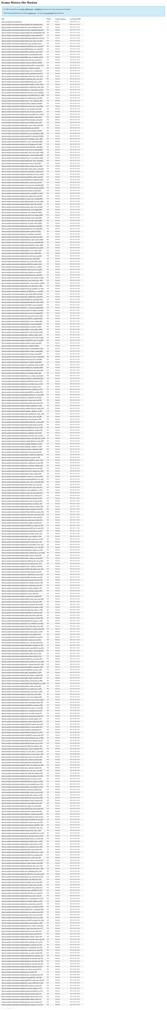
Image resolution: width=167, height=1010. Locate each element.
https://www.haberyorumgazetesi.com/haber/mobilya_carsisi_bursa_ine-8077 (22, 182)
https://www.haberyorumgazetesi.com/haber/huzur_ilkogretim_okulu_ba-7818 (22, 835)
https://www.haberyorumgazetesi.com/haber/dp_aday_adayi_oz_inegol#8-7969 (23, 481)
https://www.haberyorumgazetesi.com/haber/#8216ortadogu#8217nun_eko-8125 (23, 38)
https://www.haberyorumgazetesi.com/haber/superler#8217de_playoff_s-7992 (22, 427)
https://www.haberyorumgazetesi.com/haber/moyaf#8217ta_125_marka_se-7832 (23, 874)
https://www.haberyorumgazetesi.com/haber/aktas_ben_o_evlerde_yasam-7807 (22, 925)
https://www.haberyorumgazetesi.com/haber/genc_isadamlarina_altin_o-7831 (22, 871)
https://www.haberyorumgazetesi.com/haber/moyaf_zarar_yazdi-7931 (20, 593)
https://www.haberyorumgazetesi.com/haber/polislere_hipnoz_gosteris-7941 (22, 555)
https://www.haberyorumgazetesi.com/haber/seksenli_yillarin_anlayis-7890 (21, 686)
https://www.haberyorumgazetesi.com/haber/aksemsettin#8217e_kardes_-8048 (22, 245)
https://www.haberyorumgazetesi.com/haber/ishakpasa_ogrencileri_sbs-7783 (22, 944)
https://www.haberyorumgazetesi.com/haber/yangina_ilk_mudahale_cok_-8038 (23, 288)
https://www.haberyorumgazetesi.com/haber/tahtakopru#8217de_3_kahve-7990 (23, 422)
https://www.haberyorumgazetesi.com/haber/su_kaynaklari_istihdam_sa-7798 (22, 901)
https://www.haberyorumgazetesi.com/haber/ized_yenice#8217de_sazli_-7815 (22, 827)
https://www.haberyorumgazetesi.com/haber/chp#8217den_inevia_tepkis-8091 (22, 160)
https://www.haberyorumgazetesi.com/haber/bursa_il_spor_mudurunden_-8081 (23, 133)
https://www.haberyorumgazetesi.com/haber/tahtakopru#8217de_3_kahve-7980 (23, 394)
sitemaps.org (32, 13)
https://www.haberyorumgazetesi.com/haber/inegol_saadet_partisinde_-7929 (22, 588)
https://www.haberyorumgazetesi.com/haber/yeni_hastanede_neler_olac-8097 (22, 98)
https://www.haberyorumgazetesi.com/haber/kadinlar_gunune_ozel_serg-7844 (22, 792)
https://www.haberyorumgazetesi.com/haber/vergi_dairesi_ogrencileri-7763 (21, 969)
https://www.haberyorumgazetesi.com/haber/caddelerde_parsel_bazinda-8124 (22, 35)
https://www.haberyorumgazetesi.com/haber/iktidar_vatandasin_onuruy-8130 (22, 51)
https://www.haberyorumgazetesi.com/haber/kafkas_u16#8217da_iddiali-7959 (22, 454)
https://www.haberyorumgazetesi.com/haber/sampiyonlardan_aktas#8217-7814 (22, 825)
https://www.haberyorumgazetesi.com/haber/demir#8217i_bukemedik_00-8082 (23, 136)
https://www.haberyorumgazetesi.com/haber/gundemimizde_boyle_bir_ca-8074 (23, 174)
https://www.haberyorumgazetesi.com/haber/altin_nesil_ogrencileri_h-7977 (21, 386)
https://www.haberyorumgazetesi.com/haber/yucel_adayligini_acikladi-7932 (22, 596)
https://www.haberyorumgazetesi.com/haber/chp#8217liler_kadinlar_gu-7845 (22, 795)
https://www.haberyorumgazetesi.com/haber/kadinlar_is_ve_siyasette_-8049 (22, 250)
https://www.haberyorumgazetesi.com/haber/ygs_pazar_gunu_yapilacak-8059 (22, 198)
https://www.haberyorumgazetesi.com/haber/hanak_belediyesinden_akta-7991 (22, 424)
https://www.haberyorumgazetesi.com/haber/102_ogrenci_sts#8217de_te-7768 (22, 982)
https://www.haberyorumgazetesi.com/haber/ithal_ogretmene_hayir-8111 (21, 68)
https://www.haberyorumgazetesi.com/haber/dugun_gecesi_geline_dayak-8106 (22, 125)
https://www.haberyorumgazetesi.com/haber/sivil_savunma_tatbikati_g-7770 (22, 988)
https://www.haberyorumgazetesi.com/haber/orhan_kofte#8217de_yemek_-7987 (23, 413)
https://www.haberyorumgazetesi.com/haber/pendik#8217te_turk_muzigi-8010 (22, 370)
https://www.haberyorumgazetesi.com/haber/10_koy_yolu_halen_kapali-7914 (22, 642)
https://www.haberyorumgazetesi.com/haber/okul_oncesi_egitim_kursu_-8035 (22, 280)
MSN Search (29, 9)
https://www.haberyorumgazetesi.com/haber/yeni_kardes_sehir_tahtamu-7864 (22, 773)
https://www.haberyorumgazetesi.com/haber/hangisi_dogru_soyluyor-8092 (21, 163)
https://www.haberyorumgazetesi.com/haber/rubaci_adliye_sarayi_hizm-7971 (22, 487)
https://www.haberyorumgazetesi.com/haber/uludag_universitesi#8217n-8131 (22, 54)
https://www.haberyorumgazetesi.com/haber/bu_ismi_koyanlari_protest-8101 (22, 111)
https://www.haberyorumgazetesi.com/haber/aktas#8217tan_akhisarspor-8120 (22, 24)
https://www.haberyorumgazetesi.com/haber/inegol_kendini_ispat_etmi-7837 (22, 884)
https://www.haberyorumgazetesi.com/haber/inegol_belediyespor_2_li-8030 (22, 266)
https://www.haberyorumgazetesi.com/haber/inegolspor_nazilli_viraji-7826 (21, 857)
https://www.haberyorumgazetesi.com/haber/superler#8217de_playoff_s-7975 (22, 381)
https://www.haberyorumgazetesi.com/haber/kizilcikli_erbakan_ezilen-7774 (21, 999)
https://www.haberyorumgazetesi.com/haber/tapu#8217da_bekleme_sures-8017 (23, 310)
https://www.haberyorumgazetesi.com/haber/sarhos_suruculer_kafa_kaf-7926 (22, 579)
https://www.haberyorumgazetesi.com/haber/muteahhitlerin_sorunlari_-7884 (22, 669)
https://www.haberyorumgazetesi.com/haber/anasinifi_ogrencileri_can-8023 (21, 326)
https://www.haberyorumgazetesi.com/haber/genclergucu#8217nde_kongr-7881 (23, 661)
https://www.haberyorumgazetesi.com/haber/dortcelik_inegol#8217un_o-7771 (22, 991)
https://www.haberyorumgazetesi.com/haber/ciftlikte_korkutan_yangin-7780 (22, 936)
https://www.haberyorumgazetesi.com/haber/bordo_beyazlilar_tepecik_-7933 (22, 533)
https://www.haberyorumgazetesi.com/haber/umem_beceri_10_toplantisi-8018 (22, 313)
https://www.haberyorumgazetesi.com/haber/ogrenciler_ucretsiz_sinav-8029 (22, 343)
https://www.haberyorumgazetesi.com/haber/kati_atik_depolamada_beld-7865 (22, 776)
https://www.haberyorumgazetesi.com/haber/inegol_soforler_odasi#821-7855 (22, 748)
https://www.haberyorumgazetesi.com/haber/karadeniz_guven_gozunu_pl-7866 (23, 699)
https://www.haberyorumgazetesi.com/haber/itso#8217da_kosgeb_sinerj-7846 (22, 797)
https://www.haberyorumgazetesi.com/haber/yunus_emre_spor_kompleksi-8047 (23, 242)
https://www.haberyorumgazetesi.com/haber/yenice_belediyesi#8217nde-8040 (22, 294)
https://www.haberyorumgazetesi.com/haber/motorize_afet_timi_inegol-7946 (22, 501)
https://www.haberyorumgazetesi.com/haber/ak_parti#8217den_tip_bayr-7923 (22, 574)
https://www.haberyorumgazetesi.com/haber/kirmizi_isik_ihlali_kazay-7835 (21, 879)
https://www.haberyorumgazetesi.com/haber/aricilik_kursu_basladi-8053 (21, 258)
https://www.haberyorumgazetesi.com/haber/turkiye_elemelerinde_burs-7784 (22, 947)
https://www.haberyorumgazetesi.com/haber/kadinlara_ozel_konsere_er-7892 (22, 691)
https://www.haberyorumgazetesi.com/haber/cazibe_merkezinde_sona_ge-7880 (22, 737)
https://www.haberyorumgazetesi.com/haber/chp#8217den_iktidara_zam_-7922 (23, 569)
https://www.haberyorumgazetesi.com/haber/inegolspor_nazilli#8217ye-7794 (22, 890)
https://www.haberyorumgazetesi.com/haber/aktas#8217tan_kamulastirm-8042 (22, 299)
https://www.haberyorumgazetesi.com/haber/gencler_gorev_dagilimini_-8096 (22, 100)
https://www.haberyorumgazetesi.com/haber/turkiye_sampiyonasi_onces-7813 (22, 822)
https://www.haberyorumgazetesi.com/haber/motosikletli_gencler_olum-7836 (22, 882)
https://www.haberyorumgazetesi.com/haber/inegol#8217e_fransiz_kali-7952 (22, 517)
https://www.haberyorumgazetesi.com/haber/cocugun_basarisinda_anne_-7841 (22, 784)
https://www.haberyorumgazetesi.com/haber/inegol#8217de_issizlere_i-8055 (22, 264)
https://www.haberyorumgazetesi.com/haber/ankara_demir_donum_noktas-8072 (23, 168)
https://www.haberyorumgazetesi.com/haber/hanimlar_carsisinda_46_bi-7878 (22, 732)
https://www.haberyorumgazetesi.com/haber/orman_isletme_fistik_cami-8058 (22, 196)
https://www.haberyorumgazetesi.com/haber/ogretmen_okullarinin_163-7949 (22, 509)
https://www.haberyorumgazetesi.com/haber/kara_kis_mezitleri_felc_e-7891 (22, 688)
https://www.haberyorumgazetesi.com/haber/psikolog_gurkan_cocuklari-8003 (22, 351)
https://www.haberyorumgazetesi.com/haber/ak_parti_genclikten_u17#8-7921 (22, 566)
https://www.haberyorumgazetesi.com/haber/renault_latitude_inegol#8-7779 (22, 933)
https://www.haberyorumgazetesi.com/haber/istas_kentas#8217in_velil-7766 (22, 977)
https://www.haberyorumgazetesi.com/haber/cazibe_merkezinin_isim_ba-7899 (22, 604)
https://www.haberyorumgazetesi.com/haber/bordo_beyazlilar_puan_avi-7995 (22, 435)
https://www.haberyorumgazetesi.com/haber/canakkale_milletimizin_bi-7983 (22, 405)
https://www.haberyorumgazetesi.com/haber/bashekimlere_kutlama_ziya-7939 (22, 550)
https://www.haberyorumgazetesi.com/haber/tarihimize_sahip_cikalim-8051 (21, 253)
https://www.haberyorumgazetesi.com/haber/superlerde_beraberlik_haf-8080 (22, 130)
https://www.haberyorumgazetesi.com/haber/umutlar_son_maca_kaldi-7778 (21, 931)
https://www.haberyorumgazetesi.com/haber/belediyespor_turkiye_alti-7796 (22, 895)
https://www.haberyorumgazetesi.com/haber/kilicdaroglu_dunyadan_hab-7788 (22, 958)
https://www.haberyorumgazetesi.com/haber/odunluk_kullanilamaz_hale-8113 (22, 73)
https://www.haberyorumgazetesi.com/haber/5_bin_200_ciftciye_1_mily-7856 (22, 751)
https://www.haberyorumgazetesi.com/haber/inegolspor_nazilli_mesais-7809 (22, 811)
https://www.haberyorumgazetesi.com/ (12, 21)
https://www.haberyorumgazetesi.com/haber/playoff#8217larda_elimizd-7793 (22, 887)
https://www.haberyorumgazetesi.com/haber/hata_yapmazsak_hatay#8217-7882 (23, 664)
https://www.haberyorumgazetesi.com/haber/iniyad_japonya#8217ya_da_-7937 (23, 544)
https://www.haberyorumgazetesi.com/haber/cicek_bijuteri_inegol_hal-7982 (22, 400)
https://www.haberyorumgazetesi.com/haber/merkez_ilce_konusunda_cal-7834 (22, 876)
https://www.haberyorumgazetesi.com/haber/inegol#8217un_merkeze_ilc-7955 (22, 525)
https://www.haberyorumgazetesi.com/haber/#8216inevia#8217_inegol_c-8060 (22, 201)
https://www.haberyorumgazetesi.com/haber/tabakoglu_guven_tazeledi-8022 (22, 324)
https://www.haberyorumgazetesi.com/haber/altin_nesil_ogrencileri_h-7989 (21, 419)
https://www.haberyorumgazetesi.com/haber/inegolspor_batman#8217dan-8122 (23, 30)
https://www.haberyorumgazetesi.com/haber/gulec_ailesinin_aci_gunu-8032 (22, 272)
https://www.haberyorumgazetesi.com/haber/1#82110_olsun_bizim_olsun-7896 (23, 599)
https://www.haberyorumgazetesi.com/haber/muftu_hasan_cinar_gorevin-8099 (22, 106)
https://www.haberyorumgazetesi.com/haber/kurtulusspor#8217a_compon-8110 (23, 65)
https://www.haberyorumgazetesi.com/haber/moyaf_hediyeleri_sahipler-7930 (22, 590)
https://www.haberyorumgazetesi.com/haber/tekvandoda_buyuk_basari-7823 (22, 849)
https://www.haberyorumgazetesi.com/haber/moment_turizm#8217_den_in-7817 (23, 833)
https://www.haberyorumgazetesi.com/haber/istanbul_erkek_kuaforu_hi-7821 (22, 844)
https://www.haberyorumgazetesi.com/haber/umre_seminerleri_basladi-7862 (22, 767)
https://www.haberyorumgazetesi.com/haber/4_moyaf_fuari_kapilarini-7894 (22, 697)
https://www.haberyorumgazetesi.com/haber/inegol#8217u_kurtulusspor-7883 (22, 667)
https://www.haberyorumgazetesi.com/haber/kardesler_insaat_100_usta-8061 (22, 204)
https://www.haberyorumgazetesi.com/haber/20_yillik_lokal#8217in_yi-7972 (22, 490)
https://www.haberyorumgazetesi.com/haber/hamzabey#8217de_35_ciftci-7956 (23, 528)
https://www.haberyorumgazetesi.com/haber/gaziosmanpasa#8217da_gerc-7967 (23, 479)
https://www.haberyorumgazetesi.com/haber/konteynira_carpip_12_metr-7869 (22, 707)
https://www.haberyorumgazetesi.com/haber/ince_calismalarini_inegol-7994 (22, 432)
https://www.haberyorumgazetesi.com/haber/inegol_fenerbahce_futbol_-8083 (22, 138)
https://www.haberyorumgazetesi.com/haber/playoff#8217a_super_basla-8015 (22, 305)
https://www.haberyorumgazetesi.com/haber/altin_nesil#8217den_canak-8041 (22, 296)
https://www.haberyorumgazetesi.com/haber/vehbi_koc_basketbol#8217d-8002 (23, 348)
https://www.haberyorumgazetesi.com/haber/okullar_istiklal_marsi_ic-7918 (21, 653)
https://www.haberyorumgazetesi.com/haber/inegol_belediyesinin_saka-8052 (22, 255)
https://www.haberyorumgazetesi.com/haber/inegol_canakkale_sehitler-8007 (22, 362)
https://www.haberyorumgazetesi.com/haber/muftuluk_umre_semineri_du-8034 (23, 277)
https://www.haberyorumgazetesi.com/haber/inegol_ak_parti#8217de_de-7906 (22, 623)
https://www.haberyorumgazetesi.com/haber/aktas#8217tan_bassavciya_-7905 (22, 620)
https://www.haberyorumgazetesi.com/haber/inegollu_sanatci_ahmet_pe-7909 (22, 631)
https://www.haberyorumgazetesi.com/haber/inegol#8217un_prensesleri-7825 (22, 854)
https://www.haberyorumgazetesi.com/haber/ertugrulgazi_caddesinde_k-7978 (22, 389)
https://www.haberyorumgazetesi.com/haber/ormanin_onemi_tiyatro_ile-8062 (22, 206)
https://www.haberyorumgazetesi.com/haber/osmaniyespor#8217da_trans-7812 (22, 819)
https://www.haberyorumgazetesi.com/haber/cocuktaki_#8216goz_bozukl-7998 (23, 441)
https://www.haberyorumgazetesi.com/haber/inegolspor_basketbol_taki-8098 (22, 103)
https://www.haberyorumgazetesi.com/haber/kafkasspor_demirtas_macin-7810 (22, 814)
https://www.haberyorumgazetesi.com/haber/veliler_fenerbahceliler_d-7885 (21, 672)
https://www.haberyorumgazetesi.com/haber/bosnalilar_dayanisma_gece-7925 (22, 577)
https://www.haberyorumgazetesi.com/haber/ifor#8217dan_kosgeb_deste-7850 (22, 808)
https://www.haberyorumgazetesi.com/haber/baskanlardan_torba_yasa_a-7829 (22, 865)
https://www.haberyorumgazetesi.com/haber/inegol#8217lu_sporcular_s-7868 (22, 705)
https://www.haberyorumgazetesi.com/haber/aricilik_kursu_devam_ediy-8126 (22, 40)
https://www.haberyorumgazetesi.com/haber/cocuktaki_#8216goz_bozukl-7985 (23, 408)
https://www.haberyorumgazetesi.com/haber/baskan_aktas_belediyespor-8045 (22, 236)
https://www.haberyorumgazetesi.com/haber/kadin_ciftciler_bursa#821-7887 (22, 678)
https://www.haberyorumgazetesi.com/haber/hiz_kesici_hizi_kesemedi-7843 (22, 789)
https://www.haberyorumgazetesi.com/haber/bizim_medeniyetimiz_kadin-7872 (22, 716)
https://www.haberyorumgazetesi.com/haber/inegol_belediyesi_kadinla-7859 (22, 759)
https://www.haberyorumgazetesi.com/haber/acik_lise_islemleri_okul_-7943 (22, 563)
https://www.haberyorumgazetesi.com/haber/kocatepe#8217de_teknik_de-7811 (22, 816)
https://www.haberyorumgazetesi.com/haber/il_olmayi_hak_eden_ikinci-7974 (22, 492)
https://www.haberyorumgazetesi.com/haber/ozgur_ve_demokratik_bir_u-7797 (22, 898)
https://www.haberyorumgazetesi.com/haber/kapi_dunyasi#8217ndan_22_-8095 (23, 95)
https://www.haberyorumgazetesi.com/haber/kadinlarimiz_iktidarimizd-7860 (22, 762)
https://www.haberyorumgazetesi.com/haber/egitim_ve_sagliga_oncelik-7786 (22, 953)
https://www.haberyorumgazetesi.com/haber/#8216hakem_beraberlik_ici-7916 (22, 645)
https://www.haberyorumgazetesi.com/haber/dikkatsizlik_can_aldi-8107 (20, 128)
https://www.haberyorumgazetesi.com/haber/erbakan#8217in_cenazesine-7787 (22, 955)
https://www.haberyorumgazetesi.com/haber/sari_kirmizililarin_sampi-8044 (21, 234)
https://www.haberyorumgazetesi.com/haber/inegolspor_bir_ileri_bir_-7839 (21, 778)
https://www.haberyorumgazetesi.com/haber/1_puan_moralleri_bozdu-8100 (22, 108)
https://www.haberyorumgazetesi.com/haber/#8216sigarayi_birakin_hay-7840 (22, 781)
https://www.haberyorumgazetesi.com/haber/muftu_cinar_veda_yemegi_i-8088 (22, 152)
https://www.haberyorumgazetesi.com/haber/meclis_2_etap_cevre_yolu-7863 (22, 770)
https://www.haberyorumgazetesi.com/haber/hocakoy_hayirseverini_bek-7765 (22, 974)
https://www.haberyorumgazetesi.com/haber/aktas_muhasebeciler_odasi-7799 (22, 903)
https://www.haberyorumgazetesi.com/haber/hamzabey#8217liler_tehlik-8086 (22, 147)
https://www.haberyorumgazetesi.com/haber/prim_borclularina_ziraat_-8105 (22, 122)
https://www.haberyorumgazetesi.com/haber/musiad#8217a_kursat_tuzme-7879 (23, 735)
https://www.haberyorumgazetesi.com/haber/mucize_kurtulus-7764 (19, 972)
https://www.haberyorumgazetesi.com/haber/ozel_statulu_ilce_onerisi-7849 (21, 805)
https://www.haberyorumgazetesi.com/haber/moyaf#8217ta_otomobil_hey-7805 (23, 920)
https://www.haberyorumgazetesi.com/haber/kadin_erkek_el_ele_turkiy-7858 (22, 756)
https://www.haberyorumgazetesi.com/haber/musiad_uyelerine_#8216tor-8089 (22, 155)
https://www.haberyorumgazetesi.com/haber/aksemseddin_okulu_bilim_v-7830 (22, 868)
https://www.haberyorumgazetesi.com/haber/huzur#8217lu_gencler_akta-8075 (22, 177)
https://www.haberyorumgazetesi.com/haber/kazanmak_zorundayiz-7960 (21, 457)
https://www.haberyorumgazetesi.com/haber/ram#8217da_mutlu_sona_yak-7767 (23, 980)
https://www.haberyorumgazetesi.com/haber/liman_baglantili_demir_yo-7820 (22, 841)
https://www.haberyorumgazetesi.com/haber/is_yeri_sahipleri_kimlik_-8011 (22, 373)
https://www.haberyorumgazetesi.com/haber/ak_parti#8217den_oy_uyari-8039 (22, 291)
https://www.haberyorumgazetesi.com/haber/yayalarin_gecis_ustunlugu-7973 (22, 495)
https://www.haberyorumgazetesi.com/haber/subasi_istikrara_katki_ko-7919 (22, 656)
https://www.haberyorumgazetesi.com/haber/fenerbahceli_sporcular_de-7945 (22, 498)
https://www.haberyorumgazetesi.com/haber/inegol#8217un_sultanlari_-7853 (22, 746)
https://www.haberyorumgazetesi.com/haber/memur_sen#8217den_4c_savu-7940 (23, 552)
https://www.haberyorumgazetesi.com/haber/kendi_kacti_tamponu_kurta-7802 (22, 912)
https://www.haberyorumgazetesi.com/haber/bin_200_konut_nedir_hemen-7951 (23, 514)
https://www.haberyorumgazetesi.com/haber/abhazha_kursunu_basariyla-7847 (22, 800)
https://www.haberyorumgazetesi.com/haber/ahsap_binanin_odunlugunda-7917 (23, 650)
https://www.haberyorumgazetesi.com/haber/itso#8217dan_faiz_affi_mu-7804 (22, 917)
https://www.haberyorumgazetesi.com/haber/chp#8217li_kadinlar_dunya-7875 (22, 724)
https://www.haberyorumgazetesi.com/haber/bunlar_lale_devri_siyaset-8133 (22, 59)
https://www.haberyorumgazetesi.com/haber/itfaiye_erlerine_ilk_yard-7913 (21, 639)
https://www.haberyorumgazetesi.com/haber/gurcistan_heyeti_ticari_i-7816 (21, 830)
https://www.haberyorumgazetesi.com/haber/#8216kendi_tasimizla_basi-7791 (22, 966)
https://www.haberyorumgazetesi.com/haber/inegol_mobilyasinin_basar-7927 (22, 585)
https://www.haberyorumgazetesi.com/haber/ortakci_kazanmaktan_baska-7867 (22, 702)
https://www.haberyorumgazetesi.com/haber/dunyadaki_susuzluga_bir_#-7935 (22, 539)
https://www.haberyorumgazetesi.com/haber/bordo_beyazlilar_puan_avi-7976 (22, 383)
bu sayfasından (49, 13)
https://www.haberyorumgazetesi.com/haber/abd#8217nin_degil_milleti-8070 (22, 228)
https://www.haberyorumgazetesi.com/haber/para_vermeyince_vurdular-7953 (22, 520)
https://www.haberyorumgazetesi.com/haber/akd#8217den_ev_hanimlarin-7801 (23, 909)
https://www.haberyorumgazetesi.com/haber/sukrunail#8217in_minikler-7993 (22, 430)
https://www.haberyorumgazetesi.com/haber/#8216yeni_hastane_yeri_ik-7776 (22, 1004)
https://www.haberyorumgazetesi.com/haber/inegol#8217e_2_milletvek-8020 (22, 318)
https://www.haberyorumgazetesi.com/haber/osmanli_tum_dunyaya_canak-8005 (23, 356)
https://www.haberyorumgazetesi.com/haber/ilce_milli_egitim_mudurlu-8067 (22, 220)
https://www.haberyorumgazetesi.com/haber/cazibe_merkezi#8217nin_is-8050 (22, 247)
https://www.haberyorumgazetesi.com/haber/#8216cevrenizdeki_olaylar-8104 (22, 119)
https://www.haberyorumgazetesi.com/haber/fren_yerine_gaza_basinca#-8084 (22, 141)
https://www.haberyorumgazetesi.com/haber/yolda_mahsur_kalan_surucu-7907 (22, 626)
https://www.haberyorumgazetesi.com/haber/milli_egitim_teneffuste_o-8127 (22, 43)
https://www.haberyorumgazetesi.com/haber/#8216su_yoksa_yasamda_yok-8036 (23, 283)
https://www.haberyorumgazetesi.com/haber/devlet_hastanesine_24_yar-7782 (22, 942)
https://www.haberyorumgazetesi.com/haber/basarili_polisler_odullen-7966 (21, 473)
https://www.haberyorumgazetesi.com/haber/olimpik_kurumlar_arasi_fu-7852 (22, 743)
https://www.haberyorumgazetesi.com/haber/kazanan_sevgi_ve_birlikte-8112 (22, 70)
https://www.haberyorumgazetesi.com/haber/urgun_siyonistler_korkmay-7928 (22, 582)
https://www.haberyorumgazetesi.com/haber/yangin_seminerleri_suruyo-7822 (22, 846)
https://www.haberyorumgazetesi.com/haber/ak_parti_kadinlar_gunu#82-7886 (22, 675)
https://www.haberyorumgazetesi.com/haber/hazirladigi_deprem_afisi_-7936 (22, 541)
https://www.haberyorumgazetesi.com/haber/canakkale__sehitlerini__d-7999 (22, 446)
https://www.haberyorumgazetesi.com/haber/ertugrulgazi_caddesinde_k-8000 (22, 449)
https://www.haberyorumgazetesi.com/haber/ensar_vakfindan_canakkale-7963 (22, 465)
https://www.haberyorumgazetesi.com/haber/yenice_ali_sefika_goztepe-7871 (22, 713)
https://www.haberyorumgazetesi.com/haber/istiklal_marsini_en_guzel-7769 (22, 985)
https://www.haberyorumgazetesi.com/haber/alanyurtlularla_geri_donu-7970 (22, 484)
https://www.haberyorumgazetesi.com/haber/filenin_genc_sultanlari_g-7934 (22, 536)
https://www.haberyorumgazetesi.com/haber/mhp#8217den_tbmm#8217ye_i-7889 (23, 683)
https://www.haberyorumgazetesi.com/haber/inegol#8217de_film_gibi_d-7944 (22, 560)
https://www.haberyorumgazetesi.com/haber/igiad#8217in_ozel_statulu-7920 (22, 658)
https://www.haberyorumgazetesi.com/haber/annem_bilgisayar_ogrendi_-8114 (22, 76)
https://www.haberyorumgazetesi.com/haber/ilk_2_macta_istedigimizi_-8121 (22, 27)
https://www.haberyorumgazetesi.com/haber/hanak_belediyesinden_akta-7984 (22, 403)
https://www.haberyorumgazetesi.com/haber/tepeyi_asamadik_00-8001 (20, 345)
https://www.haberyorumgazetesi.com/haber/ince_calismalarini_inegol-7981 (22, 397)
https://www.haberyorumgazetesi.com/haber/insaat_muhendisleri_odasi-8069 (22, 226)
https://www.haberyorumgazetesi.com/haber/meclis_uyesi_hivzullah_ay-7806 (22, 923)
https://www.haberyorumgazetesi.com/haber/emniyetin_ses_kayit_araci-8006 (22, 359)
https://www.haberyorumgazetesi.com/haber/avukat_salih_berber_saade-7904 (22, 615)
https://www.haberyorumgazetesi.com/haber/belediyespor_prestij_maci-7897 (22, 601)
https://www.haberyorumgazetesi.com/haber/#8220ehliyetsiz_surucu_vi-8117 (22, 81)
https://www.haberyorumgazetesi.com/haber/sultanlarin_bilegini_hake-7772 (21, 993)
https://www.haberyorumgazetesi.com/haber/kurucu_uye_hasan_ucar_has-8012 (23, 375)
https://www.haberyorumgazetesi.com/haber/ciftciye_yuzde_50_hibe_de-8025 (22, 332)
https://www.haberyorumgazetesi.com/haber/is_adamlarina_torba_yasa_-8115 (22, 79)
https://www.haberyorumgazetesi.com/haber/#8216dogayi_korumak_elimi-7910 (23, 629)
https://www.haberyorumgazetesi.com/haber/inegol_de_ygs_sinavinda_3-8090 (22, 157)
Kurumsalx (10, 1008)
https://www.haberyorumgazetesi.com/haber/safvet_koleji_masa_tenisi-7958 (22, 452)
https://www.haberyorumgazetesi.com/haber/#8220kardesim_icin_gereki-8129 (22, 49)
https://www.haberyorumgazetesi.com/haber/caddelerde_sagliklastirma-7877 (22, 729)
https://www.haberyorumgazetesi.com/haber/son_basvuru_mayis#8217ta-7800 (22, 906)
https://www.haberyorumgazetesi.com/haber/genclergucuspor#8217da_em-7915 (23, 648)
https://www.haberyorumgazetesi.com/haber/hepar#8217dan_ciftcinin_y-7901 (22, 609)
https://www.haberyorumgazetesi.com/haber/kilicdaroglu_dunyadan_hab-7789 (22, 961)
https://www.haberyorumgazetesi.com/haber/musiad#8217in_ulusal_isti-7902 (22, 612)
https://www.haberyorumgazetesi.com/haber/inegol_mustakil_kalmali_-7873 (22, 718)
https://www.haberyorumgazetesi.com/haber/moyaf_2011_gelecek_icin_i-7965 (22, 471)
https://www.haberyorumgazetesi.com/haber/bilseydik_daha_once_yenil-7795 (22, 893)
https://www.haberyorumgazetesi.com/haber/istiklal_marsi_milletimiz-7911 (21, 634)
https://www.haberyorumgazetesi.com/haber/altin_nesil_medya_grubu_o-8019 (22, 315)
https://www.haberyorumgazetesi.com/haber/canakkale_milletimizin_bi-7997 (22, 443)
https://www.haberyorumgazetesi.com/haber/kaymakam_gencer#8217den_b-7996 (23, 438)
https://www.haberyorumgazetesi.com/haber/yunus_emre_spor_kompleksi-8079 (23, 185)
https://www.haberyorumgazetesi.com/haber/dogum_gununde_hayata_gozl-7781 (23, 939)
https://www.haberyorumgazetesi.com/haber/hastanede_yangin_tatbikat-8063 (22, 209)
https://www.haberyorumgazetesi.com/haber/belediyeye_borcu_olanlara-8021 (22, 321)
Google (22, 9)
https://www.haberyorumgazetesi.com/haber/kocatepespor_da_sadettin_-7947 (22, 503)
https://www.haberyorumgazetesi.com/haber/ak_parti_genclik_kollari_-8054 (22, 261)
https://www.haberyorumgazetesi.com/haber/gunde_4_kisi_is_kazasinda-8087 (22, 149)
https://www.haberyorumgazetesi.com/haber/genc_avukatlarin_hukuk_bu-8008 (22, 364)
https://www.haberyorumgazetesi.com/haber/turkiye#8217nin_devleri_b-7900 (22, 607)
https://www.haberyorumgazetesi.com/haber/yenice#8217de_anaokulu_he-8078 (23, 187)
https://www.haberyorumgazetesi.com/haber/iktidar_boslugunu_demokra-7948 (22, 506)
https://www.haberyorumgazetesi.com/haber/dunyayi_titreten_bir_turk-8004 (22, 354)
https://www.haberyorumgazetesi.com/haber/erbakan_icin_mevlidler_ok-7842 (22, 786)
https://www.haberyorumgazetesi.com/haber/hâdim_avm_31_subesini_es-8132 (22, 57)
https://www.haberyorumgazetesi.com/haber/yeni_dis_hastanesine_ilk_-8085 (22, 144)
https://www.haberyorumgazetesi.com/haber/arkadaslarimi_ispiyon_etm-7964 (22, 468)
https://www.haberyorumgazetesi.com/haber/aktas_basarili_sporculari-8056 (21, 190)
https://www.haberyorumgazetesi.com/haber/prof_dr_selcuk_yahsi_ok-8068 (22, 223)
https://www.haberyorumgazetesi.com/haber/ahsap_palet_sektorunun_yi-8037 (22, 285)
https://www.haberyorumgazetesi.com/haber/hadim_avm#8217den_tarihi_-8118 (23, 87)
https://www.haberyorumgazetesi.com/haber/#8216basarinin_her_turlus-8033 (22, 275)
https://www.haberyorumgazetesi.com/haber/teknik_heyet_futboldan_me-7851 (22, 740)
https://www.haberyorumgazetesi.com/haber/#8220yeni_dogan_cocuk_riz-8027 (23, 337)
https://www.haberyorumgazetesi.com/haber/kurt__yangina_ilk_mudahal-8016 (22, 307)
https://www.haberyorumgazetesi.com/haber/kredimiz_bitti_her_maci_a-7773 (22, 996)
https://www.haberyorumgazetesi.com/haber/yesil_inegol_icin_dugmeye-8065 (22, 215)
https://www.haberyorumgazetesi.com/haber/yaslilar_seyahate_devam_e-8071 (22, 166)
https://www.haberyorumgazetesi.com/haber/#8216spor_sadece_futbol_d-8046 (22, 239)
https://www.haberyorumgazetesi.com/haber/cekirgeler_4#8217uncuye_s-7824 (22, 852)
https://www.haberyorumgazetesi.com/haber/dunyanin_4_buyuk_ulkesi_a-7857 (23, 754)
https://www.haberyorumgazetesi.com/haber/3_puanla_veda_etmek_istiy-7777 (22, 928)
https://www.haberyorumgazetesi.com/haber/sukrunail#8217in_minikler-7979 (22, 392)
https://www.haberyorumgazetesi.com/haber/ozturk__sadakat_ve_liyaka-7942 (22, 558)
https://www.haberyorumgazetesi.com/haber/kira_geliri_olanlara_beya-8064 (22, 212)
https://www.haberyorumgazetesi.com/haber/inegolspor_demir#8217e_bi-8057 (22, 193)
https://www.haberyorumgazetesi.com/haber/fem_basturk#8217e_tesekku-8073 (22, 171)
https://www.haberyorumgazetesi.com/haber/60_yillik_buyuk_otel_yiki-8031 (22, 269)
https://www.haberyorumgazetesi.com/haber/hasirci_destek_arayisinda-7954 (22, 522)
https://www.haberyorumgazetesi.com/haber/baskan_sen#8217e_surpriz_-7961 (22, 460)
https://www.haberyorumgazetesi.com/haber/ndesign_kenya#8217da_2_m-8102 (23, 114)
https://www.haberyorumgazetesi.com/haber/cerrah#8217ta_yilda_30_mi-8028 (22, 340)
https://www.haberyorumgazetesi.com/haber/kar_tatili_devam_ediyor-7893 (21, 694)
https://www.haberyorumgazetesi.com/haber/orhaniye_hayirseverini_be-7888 (22, 680)
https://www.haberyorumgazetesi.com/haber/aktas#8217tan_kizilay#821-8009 (22, 367)
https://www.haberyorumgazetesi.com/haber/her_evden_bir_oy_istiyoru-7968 (22, 476)
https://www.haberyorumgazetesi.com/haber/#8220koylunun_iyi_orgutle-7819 (22, 838)
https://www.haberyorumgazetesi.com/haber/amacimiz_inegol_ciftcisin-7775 (22, 1002)
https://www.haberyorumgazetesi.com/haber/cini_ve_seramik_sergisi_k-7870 (22, 710)
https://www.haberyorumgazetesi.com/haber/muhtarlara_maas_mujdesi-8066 (22, 217)
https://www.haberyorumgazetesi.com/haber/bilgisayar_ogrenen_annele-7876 (22, 727)
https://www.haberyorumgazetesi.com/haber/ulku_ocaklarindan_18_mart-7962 (22, 462)
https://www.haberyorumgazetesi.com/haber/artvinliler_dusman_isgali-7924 (21, 571)
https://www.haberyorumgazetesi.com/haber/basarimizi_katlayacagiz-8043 (21, 231)
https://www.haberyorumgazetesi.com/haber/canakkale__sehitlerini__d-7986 (22, 411)
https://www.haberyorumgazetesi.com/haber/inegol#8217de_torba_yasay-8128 (22, 46)
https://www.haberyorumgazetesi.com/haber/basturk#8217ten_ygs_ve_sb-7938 (22, 547)
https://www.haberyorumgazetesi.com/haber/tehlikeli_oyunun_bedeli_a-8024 (22, 329)
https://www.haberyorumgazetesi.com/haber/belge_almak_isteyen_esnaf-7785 (22, 950)
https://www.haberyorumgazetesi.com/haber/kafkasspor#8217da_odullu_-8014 (22, 302)
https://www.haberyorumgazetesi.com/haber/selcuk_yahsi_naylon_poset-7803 (22, 914)
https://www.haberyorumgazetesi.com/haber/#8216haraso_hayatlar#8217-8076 (22, 179)
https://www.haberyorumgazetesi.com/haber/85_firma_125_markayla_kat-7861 (23, 765)
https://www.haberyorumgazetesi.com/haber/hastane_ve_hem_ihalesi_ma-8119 (22, 89)
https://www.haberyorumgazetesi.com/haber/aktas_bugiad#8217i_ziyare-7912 (22, 637)
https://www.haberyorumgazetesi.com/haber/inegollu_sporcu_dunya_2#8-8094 (22, 92)
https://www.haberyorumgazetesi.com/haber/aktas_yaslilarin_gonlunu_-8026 (22, 334)
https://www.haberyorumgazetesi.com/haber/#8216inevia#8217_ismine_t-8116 (22, 84)
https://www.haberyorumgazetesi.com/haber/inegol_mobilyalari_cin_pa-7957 (22, 530)
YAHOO (37, 9)
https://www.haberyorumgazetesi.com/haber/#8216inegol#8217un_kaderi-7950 (23, 511)
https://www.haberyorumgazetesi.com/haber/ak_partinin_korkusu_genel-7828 (22, 863)
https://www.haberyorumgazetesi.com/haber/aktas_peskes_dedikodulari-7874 (22, 721)
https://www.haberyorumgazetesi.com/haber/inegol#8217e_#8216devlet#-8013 (22, 378)
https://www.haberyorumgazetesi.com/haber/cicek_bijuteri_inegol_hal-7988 (22, 416)
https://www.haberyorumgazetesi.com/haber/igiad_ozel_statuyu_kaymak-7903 (22, 618)
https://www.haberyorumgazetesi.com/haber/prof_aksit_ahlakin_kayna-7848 (22, 803)
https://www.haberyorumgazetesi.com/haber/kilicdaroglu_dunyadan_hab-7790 (22, 963)
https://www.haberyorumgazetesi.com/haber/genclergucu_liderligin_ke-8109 (22, 62)
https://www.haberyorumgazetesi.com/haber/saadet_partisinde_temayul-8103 (22, 117)
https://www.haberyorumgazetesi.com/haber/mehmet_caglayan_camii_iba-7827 (23, 860)
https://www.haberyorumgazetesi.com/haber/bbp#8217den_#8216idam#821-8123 (23, 32)
